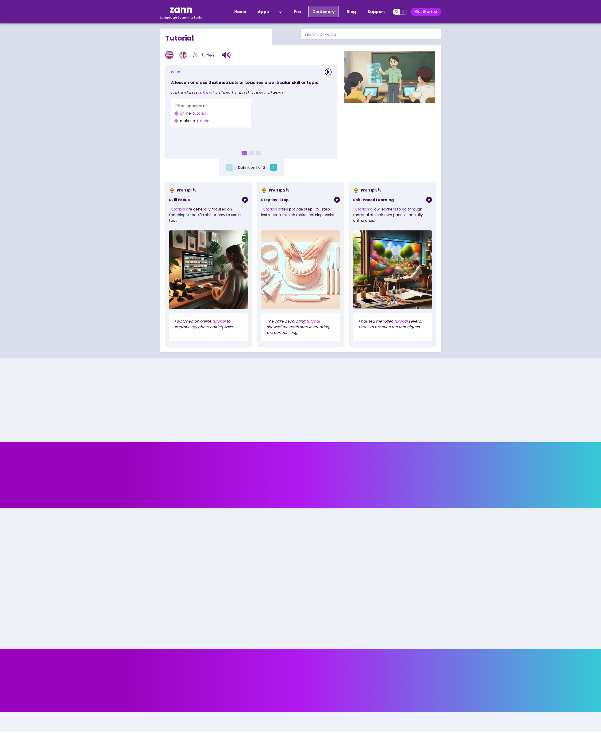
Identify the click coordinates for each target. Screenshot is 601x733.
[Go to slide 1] (244, 153)
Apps (263, 12)
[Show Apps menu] (280, 11)
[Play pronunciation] (328, 71)
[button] (226, 54)
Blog (351, 12)
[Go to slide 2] (251, 153)
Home (240, 12)
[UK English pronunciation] (183, 55)
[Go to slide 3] (258, 153)
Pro (297, 12)
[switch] (400, 12)
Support (376, 12)
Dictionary (323, 12)
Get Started (426, 11)
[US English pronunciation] (169, 55)
